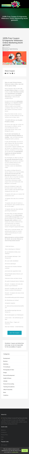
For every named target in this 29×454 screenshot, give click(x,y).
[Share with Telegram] (12, 73)
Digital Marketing (13, 49)
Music (4, 392)
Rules (2, 437)
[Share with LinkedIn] (10, 73)
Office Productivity (7, 389)
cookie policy (15, 452)
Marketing (6, 49)
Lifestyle (5, 381)
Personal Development (8, 375)
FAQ (2, 439)
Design (5, 372)
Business (5, 361)
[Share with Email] (5, 73)
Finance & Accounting (8, 384)
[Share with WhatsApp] (14, 73)
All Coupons (4, 445)
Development (6, 358)
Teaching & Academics (9, 386)
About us (3, 430)
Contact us (3, 432)
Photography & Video (8, 369)
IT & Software (6, 367)
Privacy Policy (4, 434)
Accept (24, 450)
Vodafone (5, 395)
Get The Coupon (14, 332)
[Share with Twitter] (7, 73)
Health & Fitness (7, 378)
